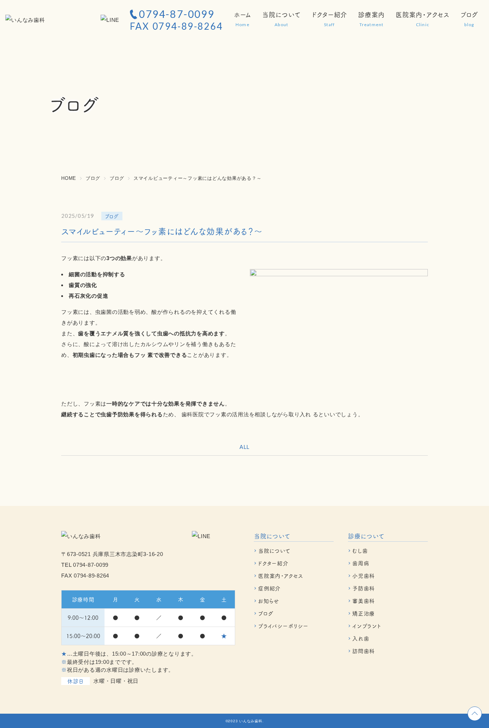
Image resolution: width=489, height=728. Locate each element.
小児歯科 (363, 575)
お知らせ (268, 600)
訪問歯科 (363, 651)
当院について (274, 550)
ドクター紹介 (273, 563)
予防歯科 (363, 588)
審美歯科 (363, 600)
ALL (244, 447)
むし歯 (360, 550)
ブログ (265, 613)
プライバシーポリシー (283, 625)
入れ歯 (360, 638)
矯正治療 (363, 613)
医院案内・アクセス (280, 575)
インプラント (366, 625)
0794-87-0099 (177, 14)
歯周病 (360, 563)
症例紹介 (269, 588)
